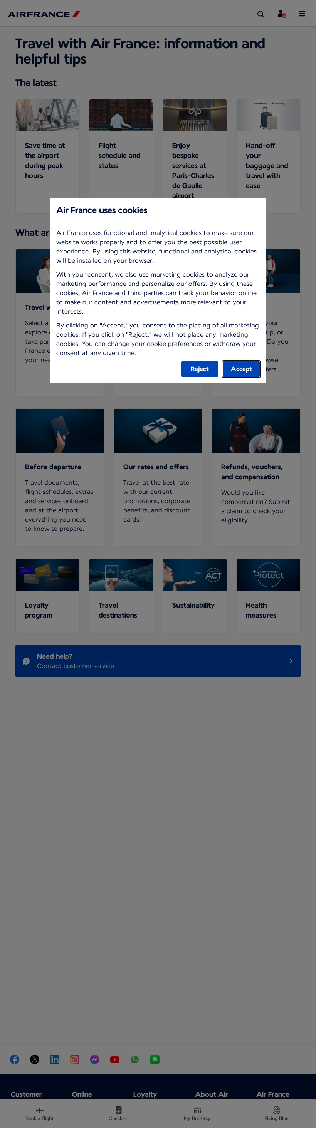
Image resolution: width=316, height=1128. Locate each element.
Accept (241, 369)
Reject (200, 369)
